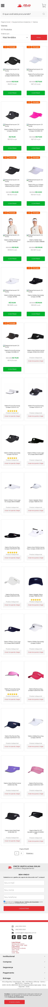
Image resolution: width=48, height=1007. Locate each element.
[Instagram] (19, 939)
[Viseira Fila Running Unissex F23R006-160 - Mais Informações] (12, 60)
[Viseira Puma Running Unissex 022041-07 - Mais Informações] (12, 674)
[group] (24, 867)
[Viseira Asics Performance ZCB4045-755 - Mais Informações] (12, 769)
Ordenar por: (5, 34)
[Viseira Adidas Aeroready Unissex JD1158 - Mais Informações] (36, 281)
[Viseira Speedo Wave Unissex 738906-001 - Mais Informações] (36, 486)
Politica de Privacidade (32, 902)
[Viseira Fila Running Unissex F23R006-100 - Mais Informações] (12, 580)
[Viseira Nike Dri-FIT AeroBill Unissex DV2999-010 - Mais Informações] (36, 816)
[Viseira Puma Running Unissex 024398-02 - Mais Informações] (36, 60)
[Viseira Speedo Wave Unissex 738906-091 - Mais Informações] (36, 580)
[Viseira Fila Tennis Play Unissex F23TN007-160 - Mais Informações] (12, 533)
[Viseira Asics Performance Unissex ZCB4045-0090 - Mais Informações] (36, 336)
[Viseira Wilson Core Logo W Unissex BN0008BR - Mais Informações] (12, 486)
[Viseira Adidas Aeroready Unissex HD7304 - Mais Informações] (12, 438)
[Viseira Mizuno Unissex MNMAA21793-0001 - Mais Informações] (36, 170)
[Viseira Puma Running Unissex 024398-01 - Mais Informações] (12, 336)
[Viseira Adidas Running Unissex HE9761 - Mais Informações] (36, 722)
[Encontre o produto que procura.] (44, 14)
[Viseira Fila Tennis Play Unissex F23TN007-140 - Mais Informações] (12, 722)
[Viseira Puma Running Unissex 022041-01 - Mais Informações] (36, 391)
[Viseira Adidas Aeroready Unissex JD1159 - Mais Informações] (12, 281)
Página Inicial (5, 22)
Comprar (12, 93)
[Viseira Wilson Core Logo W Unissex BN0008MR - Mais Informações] (12, 627)
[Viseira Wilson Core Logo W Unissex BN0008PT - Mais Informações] (36, 438)
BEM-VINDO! (24, 875)
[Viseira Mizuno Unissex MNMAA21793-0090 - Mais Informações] (12, 170)
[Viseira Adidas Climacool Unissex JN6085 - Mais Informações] (12, 225)
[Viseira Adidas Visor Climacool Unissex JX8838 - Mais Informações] (36, 225)
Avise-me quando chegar (35, 361)
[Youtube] (25, 939)
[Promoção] (12, 47)
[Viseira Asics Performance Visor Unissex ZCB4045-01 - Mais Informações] (36, 533)
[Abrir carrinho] (44, 6)
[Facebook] (14, 939)
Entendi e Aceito (14, 1002)
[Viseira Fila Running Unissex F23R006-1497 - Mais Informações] (36, 769)
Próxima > (29, 853)
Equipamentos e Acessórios (21, 22)
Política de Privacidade (16, 997)
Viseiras (35, 22)
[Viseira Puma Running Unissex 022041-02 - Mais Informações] (12, 391)
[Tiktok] (30, 939)
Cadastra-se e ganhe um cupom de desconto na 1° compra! (24, 877)
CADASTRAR (24, 908)
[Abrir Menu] (2, 5)
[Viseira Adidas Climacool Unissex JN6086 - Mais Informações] (12, 115)
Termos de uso (19, 902)
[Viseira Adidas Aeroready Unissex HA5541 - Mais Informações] (36, 627)
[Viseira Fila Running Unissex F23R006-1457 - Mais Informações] (36, 674)
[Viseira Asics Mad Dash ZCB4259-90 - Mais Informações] (12, 816)
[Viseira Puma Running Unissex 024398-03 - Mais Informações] (36, 115)
